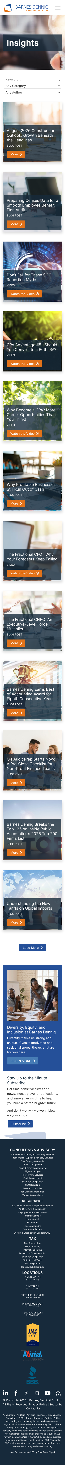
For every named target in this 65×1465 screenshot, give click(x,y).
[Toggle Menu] (57, 8)
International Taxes (32, 1250)
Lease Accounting (32, 1226)
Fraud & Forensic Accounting (32, 1168)
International (33, 1219)
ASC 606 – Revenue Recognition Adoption (32, 1205)
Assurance (33, 1201)
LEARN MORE (21, 1061)
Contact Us (33, 1408)
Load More (31, 947)
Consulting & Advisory (32, 1150)
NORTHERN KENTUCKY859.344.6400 (32, 1296)
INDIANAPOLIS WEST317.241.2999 (32, 1313)
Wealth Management (32, 1164)
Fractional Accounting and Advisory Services (32, 1154)
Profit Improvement (32, 1178)
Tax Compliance (32, 1263)
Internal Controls (33, 1215)
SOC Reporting (32, 1185)
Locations (32, 1273)
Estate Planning (32, 1246)
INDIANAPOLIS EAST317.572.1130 (32, 1305)
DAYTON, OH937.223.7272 (32, 1287)
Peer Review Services (32, 1174)
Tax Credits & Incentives (32, 1191)
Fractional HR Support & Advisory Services (32, 1157)
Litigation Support (32, 1171)
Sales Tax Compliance (32, 1181)
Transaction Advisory (32, 1195)
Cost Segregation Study (32, 1161)
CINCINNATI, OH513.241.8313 (32, 1278)
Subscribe (18, 1124)
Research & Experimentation (32, 1253)
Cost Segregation (32, 1243)
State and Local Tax (32, 1188)
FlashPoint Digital (46, 1452)
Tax (32, 1239)
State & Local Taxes (32, 1260)
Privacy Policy (38, 1404)
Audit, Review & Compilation (32, 1209)
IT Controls (32, 1222)
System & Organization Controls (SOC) (32, 1232)
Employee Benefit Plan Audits (32, 1212)
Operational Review (32, 1229)
